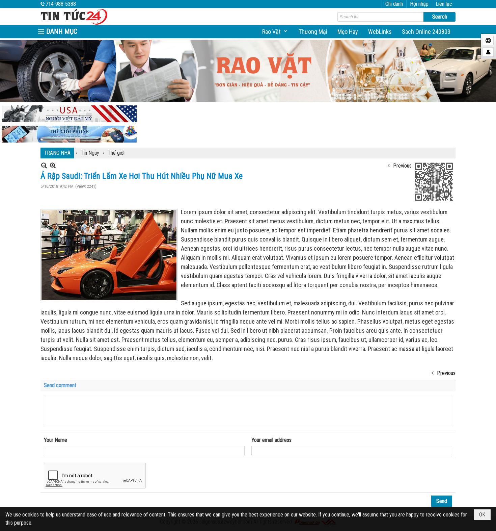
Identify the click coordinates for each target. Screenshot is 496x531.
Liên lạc (444, 4)
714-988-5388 (61, 4)
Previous (402, 165)
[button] (275, 31)
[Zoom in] (44, 165)
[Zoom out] (52, 165)
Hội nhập (419, 4)
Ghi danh (394, 4)
